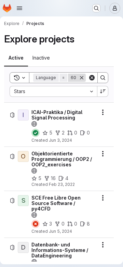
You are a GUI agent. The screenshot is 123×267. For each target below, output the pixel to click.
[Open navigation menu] (19, 8)
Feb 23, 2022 (62, 184)
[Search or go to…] (96, 8)
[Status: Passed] (35, 133)
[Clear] (92, 78)
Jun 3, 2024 (60, 140)
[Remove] (82, 78)
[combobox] (53, 91)
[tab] (16, 57)
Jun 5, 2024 (60, 231)
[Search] (102, 77)
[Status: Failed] (35, 224)
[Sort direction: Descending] (102, 91)
